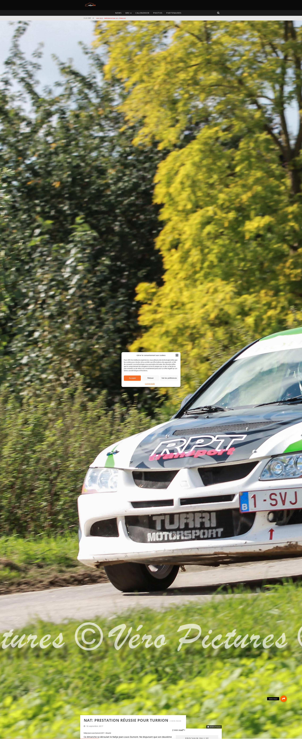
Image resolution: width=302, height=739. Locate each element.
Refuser (150, 378)
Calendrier (142, 13)
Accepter (132, 378)
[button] (177, 355)
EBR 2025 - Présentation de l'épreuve (111, 18)
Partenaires (173, 13)
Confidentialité (150, 384)
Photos (157, 13)
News (118, 13)
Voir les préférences (169, 378)
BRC (128, 13)
